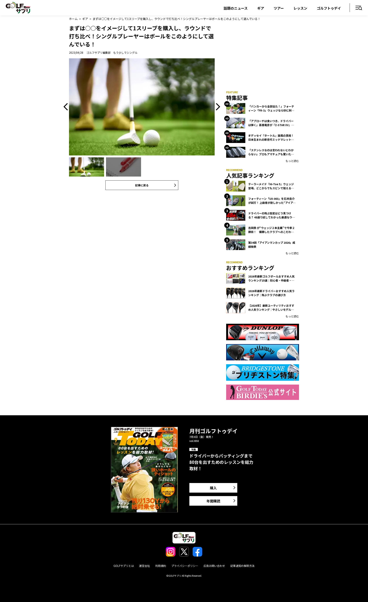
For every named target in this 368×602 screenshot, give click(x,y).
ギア (260, 8)
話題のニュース (236, 8)
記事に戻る (142, 185)
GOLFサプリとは (123, 566)
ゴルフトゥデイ (329, 8)
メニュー (359, 8)
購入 (213, 487)
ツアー (279, 8)
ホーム (73, 19)
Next (216, 106)
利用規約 (160, 566)
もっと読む (292, 161)
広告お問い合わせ (214, 566)
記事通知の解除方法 (242, 566)
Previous (67, 106)
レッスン (300, 8)
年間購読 (213, 500)
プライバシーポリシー (184, 566)
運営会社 (144, 566)
